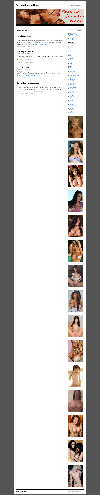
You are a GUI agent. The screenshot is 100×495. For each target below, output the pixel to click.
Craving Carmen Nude (27, 5)
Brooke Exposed (72, 71)
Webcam (29, 77)
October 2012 (71, 43)
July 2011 (71, 46)
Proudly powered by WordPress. (75, 491)
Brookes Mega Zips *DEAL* (74, 75)
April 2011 (71, 50)
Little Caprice (71, 95)
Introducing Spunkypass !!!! (74, 34)
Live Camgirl (71, 38)
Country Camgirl (23, 67)
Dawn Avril (71, 80)
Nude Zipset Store (72, 101)
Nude (24, 46)
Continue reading (43, 44)
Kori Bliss (71, 93)
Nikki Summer (72, 99)
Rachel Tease (71, 104)
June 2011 (71, 47)
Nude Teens (71, 100)
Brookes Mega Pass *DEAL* (74, 74)
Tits (26, 46)
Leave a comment (31, 46)
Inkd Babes (71, 89)
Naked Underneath (24, 36)
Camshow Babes (72, 79)
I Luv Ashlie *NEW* (73, 88)
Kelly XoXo (71, 91)
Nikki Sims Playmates (73, 97)
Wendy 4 (71, 111)
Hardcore (71, 58)
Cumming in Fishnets (25, 52)
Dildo (24, 62)
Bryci (70, 78)
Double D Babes (72, 83)
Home (18, 25)
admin (28, 37)
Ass (21, 46)
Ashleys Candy (72, 68)
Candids (70, 55)
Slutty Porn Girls (72, 107)
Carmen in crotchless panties (28, 83)
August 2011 (71, 45)
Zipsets (70, 63)
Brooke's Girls (72, 76)
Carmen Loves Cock (73, 39)
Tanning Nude (71, 35)
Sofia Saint (71, 108)
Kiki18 (70, 92)
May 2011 (71, 49)
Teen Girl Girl (71, 109)
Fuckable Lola (71, 85)
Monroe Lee (71, 96)
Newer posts (61, 33)
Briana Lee (71, 70)
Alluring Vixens (72, 67)
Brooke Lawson (72, 72)
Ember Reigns (71, 84)
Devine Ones (71, 81)
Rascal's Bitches (72, 105)
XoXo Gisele (71, 112)
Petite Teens (71, 103)
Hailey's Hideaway (72, 87)
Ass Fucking (71, 37)
